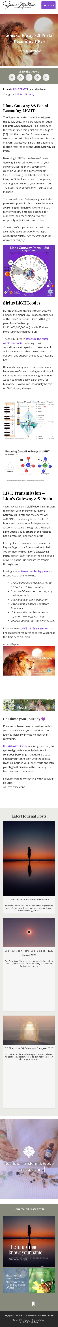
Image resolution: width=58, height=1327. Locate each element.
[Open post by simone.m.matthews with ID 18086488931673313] (16, 1280)
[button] (29, 1169)
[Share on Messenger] (20, 77)
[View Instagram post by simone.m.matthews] (51, 1264)
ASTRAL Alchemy (24, 94)
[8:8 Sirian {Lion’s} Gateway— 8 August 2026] (29, 1030)
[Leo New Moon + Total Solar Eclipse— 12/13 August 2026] (29, 932)
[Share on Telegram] (37, 77)
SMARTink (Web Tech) (29, 1322)
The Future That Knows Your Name (29, 899)
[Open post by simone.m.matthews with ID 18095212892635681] (42, 1280)
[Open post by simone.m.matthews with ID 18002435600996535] (29, 1241)
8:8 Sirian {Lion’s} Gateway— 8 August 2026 (29, 1048)
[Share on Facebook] (12, 77)
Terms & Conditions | (21, 1320)
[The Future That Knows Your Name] (29, 858)
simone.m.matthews (28, 1219)
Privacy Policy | (38, 1320)
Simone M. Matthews (29, 51)
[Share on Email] (46, 77)
